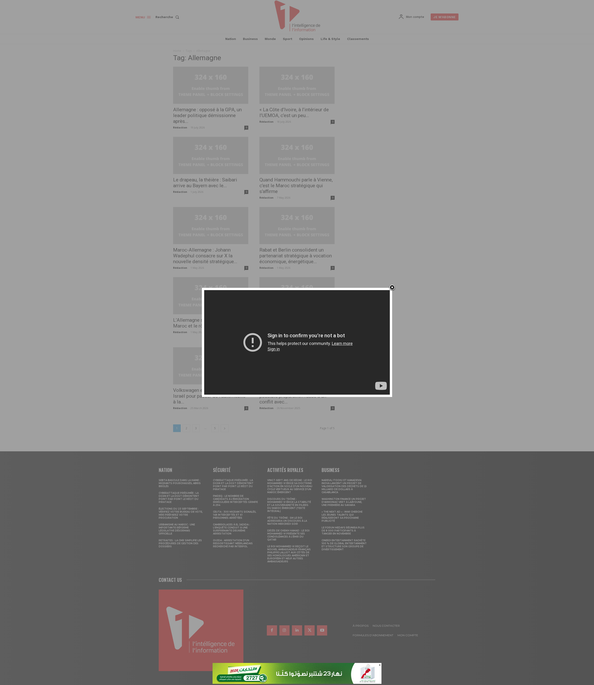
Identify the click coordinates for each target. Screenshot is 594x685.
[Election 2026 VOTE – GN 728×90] (297, 683)
